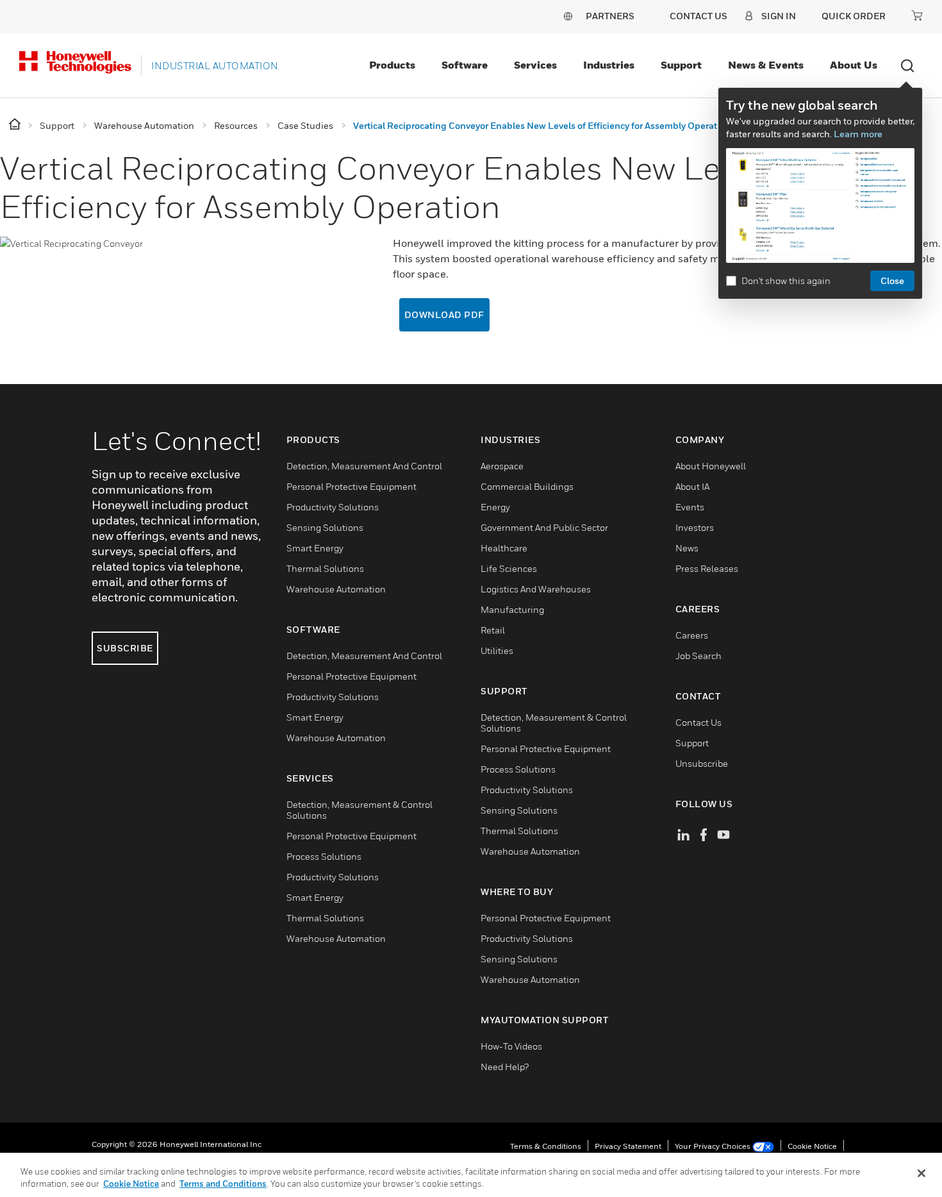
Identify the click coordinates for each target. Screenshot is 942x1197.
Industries (608, 64)
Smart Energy (314, 547)
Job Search (698, 655)
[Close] (921, 1173)
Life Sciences (509, 568)
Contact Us (698, 722)
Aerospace (502, 465)
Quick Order (854, 15)
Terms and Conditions (223, 1183)
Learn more (858, 133)
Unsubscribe (701, 763)
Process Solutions (323, 856)
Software (465, 64)
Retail (493, 629)
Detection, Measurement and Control (364, 465)
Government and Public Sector (544, 527)
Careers (691, 635)
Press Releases (706, 568)
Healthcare (504, 547)
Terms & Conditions (545, 1146)
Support (681, 64)
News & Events (766, 64)
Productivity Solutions (332, 506)
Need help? (505, 1066)
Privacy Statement (628, 1146)
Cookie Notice (812, 1146)
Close (892, 280)
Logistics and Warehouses (536, 588)
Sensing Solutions (324, 527)
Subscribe (125, 647)
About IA (692, 486)
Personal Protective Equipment (351, 486)
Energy (495, 506)
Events (689, 506)
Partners (610, 15)
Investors (694, 527)
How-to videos (511, 1046)
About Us (853, 64)
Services (535, 64)
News (686, 547)
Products (392, 64)
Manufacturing (512, 609)
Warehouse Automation (336, 588)
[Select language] (568, 15)
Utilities (497, 650)
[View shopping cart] (917, 15)
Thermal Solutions (325, 568)
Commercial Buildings (527, 486)
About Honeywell (710, 465)
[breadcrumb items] (15, 124)
